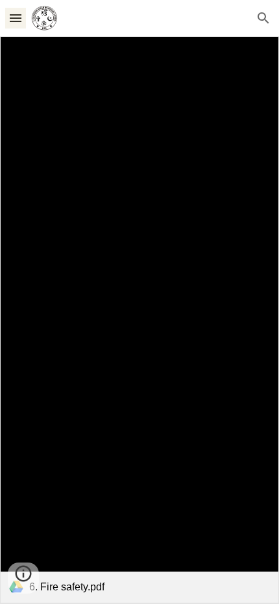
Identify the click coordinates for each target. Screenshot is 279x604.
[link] (139, 319)
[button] (15, 18)
